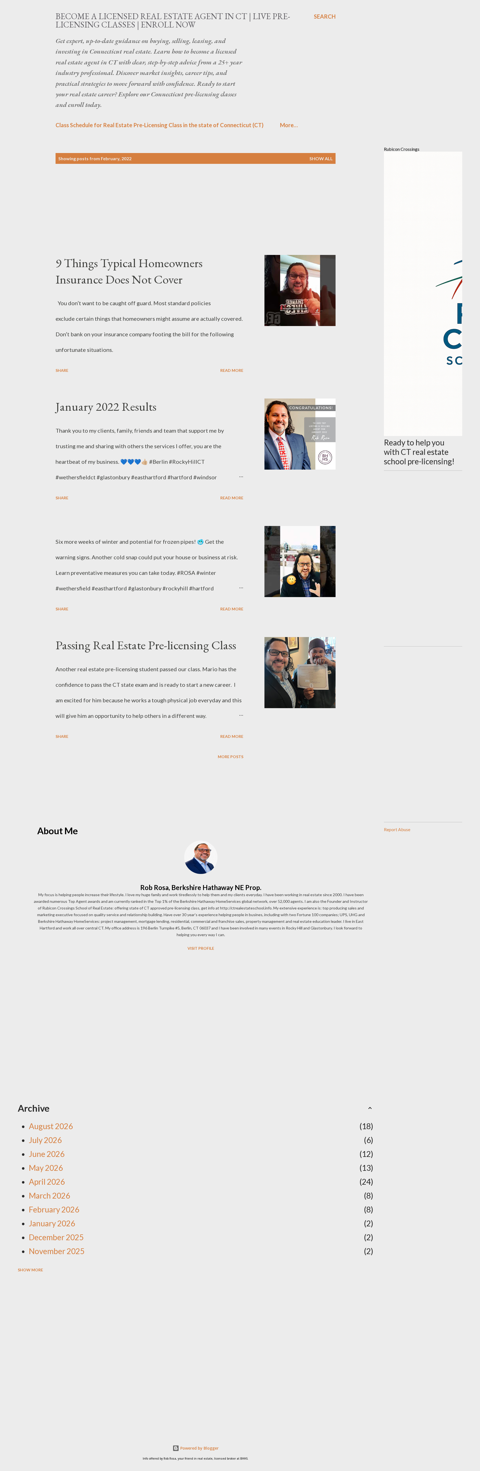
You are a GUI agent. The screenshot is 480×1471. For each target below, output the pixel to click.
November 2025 (56, 1251)
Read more (231, 370)
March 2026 (49, 1195)
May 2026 (46, 1167)
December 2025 (56, 1237)
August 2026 (51, 1126)
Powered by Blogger (199, 1448)
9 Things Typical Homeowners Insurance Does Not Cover (129, 271)
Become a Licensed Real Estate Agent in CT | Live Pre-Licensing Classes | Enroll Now (173, 20)
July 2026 (45, 1140)
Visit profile (201, 948)
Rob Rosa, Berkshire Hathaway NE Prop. (200, 887)
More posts (230, 756)
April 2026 (47, 1181)
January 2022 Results (106, 406)
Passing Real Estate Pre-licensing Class (146, 645)
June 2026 (46, 1154)
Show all (321, 158)
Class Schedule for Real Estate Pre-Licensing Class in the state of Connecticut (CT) (160, 125)
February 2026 (54, 1209)
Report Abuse (397, 829)
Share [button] (62, 370)
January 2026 (52, 1223)
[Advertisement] (184, 216)
